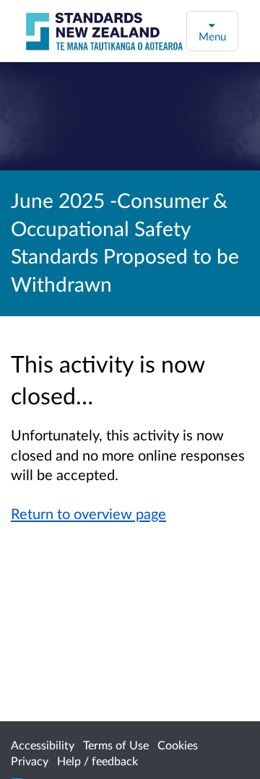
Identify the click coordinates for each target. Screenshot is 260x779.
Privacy (29, 760)
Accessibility (42, 745)
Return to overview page (88, 513)
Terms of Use (116, 745)
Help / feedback (97, 760)
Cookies (177, 745)
